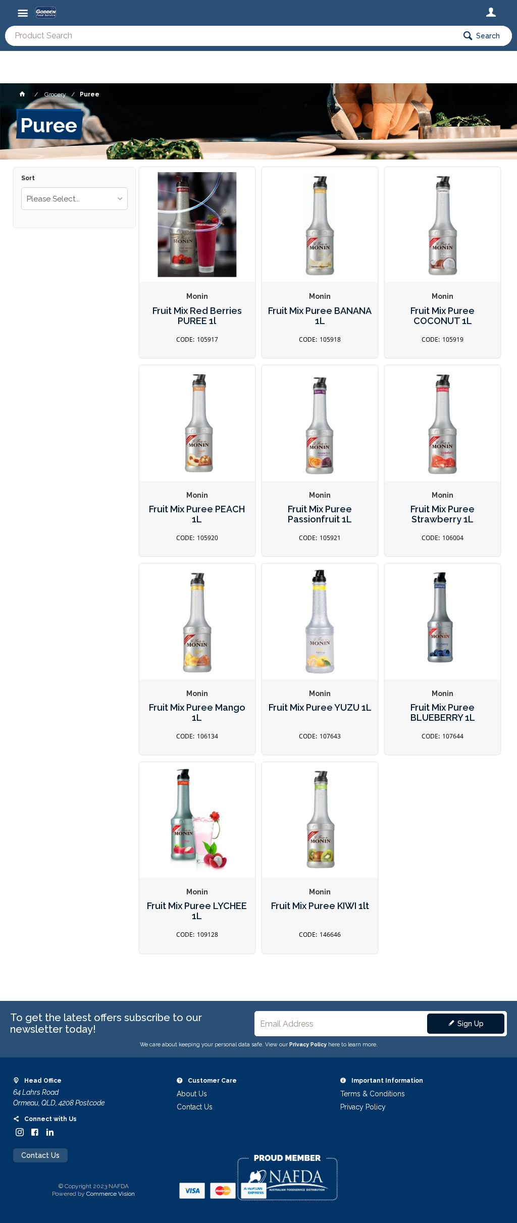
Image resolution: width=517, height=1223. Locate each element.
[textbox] (230, 36)
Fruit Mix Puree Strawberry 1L (442, 514)
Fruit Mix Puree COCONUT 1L (442, 316)
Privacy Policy (308, 1044)
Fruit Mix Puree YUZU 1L (320, 708)
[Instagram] (19, 1132)
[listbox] (74, 198)
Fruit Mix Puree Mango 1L (197, 713)
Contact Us (40, 1155)
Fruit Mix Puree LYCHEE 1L (197, 911)
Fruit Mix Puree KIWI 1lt (320, 906)
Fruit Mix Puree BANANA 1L (320, 316)
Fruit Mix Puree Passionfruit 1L (320, 514)
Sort (28, 178)
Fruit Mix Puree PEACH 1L (197, 514)
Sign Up (470, 1024)
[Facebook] (34, 1132)
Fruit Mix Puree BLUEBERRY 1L (442, 713)
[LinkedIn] (50, 1132)
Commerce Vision (110, 1193)
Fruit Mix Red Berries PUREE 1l (197, 316)
